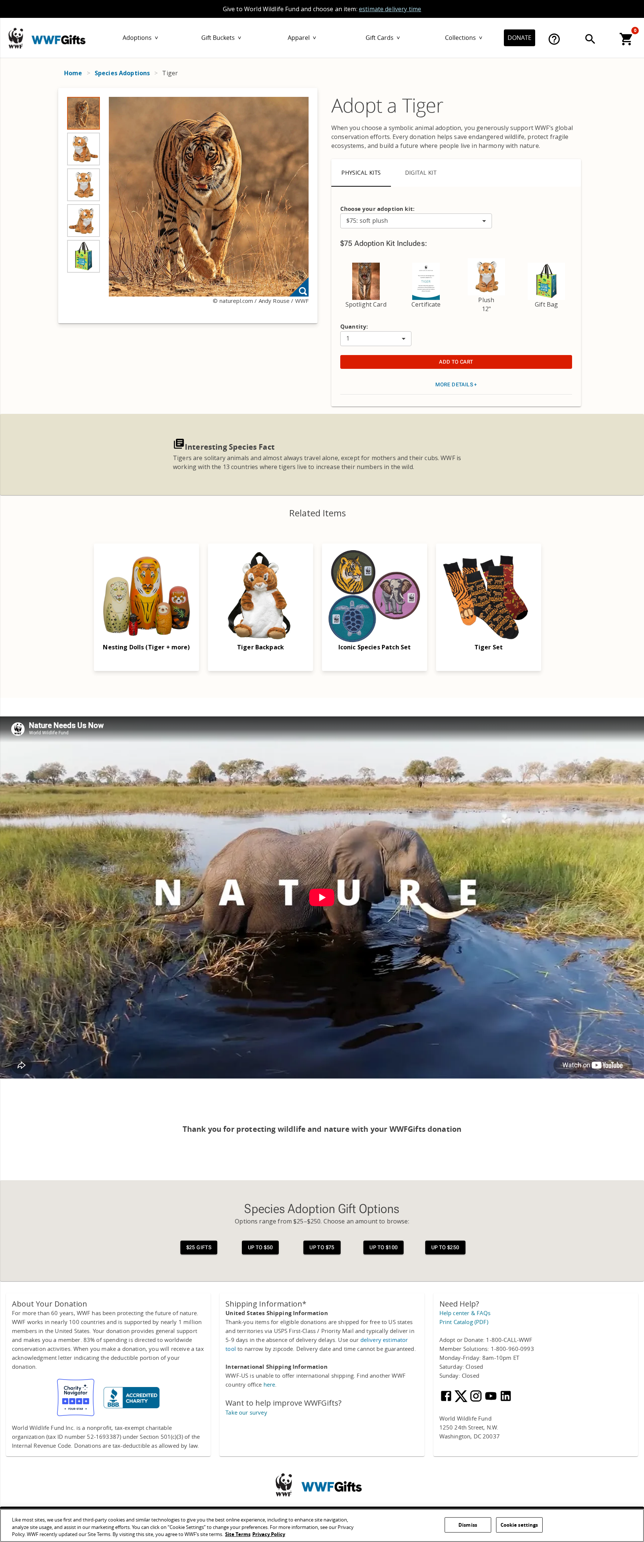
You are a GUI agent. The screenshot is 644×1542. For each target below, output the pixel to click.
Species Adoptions (122, 73)
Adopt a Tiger (387, 106)
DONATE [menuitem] (519, 37)
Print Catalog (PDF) (463, 1322)
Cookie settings (519, 1524)
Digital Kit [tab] (421, 173)
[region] (188, 205)
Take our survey (246, 1412)
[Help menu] (554, 39)
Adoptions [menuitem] (140, 37)
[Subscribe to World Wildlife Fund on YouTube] (491, 1400)
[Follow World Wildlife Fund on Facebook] (446, 1400)
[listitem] (83, 113)
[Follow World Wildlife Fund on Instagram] (476, 1400)
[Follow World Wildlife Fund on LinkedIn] (505, 1400)
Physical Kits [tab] (361, 173)
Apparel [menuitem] (302, 37)
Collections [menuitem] (463, 37)
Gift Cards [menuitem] (383, 37)
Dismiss (467, 1524)
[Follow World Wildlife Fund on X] (461, 1400)
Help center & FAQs (465, 1313)
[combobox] (416, 220)
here (269, 1384)
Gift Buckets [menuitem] (221, 37)
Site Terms (237, 1534)
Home (73, 73)
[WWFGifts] (67, 36)
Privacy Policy (268, 1534)
